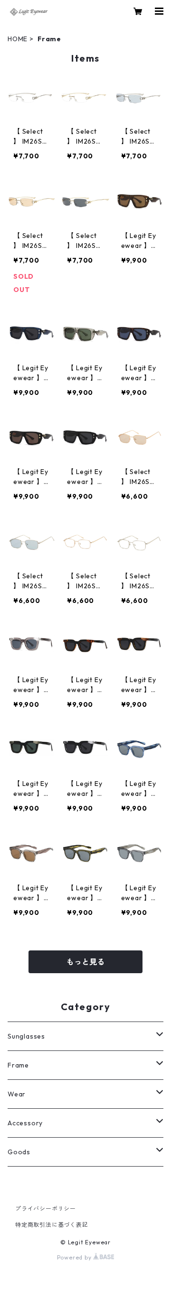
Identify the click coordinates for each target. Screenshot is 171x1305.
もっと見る (85, 962)
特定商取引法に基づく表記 (51, 1224)
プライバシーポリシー (45, 1208)
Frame (18, 1065)
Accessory (25, 1123)
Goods (19, 1152)
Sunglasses (26, 1036)
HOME (18, 39)
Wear (17, 1094)
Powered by (75, 1257)
